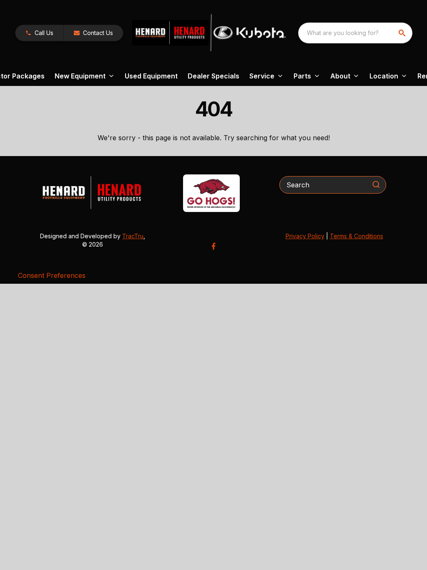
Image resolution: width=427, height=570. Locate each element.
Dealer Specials (213, 76)
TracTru (132, 236)
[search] (403, 33)
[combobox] (355, 33)
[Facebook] (213, 246)
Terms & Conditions (356, 236)
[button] (39, 33)
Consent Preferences (51, 275)
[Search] (376, 184)
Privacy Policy (305, 236)
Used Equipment (151, 76)
